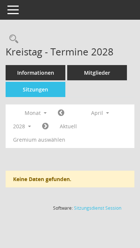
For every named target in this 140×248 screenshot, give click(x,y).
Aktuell (68, 126)
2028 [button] (20, 126)
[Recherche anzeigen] (12, 39)
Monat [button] (33, 112)
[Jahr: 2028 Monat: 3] (61, 113)
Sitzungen (35, 89)
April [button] (98, 112)
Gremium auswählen (39, 139)
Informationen (35, 72)
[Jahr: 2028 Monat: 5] (45, 126)
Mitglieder (97, 72)
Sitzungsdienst (97, 208)
